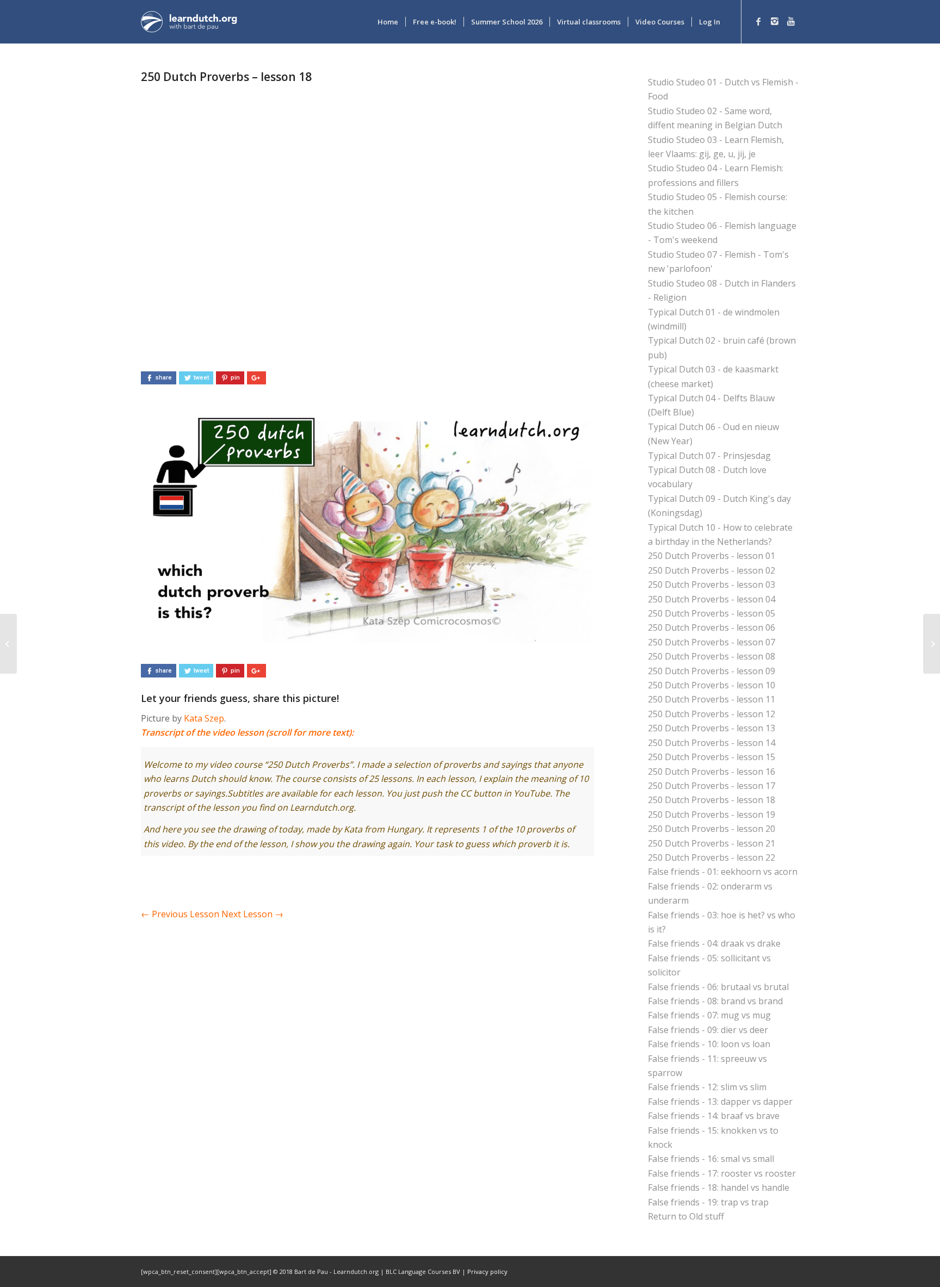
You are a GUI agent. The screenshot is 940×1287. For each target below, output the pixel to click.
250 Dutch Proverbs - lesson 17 (711, 786)
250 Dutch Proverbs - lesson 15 (711, 757)
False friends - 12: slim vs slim (707, 1087)
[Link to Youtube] (791, 21)
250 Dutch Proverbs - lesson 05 (711, 613)
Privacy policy (487, 1271)
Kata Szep (204, 718)
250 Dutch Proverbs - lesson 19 (711, 814)
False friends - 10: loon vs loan (709, 1044)
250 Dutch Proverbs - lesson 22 (711, 857)
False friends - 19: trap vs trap (708, 1202)
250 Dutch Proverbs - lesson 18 (711, 800)
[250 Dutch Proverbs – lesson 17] (8, 644)
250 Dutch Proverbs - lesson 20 (711, 829)
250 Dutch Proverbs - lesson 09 (711, 671)
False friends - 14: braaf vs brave (714, 1116)
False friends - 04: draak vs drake (714, 943)
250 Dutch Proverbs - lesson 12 (711, 714)
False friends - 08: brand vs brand (715, 1001)
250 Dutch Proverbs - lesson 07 (711, 642)
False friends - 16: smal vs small (711, 1159)
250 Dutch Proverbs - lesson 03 (711, 584)
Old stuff (706, 1216)
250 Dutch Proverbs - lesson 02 (711, 570)
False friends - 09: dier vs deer (708, 1030)
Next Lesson (252, 914)
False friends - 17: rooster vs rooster (722, 1173)
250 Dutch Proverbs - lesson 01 (711, 556)
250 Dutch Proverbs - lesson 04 (711, 599)
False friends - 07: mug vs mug (709, 1015)
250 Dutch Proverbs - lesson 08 (711, 656)
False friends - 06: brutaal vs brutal (718, 987)
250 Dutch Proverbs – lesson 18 (226, 76)
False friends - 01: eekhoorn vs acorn (722, 872)
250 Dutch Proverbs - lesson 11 (711, 699)
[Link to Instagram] (774, 21)
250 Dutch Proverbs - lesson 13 (711, 728)
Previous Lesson (180, 914)
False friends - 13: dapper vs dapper (720, 1102)
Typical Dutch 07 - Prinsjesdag (709, 456)
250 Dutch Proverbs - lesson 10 (711, 685)
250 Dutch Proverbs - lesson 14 (711, 743)
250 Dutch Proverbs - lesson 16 (711, 772)
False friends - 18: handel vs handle (718, 1187)
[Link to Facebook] (758, 21)
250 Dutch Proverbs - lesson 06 (711, 627)
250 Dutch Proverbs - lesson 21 (711, 843)
